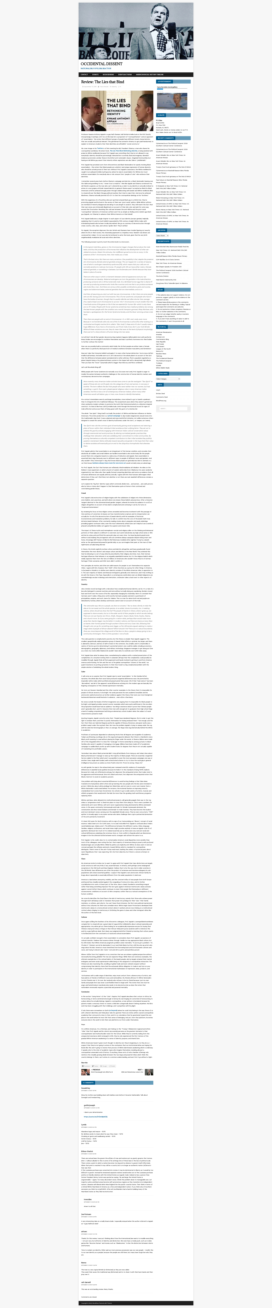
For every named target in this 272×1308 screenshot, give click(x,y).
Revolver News (161, 353)
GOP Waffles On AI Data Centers (168, 259)
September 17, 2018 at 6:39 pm (88, 1217)
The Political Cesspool (163, 361)
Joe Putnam (86, 1214)
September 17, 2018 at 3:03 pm (91, 1108)
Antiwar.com (160, 337)
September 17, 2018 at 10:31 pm (89, 1234)
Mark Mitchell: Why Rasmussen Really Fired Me (172, 246)
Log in (158, 390)
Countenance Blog (162, 339)
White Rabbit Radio (163, 368)
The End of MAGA (184, 167)
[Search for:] (173, 408)
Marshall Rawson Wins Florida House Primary (171, 256)
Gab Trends (160, 344)
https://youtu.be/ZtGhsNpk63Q (95, 1117)
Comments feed (162, 397)
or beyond (113, 1010)
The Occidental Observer (164, 358)
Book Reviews (108, 74)
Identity (114, 87)
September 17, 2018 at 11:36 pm (89, 1265)
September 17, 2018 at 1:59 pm (88, 1091)
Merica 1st (159, 351)
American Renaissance (164, 332)
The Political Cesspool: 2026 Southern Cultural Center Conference (172, 144)
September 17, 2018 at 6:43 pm (91, 1202)
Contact (84, 74)
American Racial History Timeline (149, 74)
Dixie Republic (161, 342)
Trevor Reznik (103, 87)
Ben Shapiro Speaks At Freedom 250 (168, 267)
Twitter (100, 148)
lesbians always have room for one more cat (109, 463)
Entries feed (160, 393)
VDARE (158, 365)
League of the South (163, 349)
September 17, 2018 (90, 87)
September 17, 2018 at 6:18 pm (88, 1154)
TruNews (159, 363)
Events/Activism (125, 74)
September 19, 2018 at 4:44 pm (89, 1285)
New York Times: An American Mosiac (169, 263)
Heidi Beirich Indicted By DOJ (166, 280)
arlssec (84, 1231)
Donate (95, 74)
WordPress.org (161, 400)
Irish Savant (160, 346)
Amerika (159, 334)
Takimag (159, 356)
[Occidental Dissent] (136, 58)
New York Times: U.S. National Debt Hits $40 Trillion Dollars (171, 187)
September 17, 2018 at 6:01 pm (88, 1127)
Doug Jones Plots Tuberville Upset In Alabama (172, 283)
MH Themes (108, 1303)
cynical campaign (113, 416)
